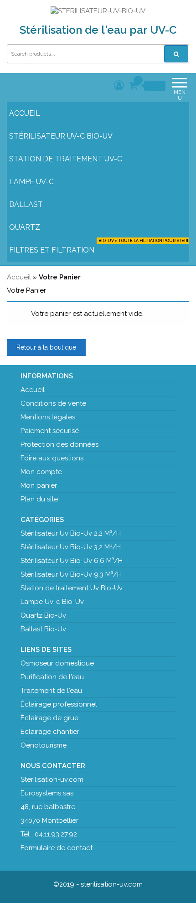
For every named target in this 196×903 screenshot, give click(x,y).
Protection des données (59, 444)
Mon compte (41, 472)
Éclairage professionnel (59, 704)
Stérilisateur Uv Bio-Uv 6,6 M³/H (72, 561)
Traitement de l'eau (51, 690)
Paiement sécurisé (50, 431)
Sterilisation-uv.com (52, 779)
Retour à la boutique (46, 347)
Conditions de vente (53, 403)
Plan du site (39, 499)
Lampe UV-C (31, 181)
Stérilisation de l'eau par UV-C (98, 29)
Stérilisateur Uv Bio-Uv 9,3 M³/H (71, 574)
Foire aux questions (52, 458)
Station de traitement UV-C (65, 159)
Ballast (26, 204)
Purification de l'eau (52, 677)
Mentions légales (48, 417)
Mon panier (39, 485)
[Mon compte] (119, 85)
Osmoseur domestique (57, 663)
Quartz (24, 227)
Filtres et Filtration (102, 246)
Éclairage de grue (49, 718)
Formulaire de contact (57, 848)
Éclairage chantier (50, 732)
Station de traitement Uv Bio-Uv (72, 588)
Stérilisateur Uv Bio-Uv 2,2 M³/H (71, 533)
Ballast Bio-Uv (43, 629)
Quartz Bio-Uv (43, 615)
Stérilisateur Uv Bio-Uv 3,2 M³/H (71, 547)
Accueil (24, 113)
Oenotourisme (44, 745)
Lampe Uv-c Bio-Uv (52, 602)
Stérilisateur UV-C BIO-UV (61, 136)
